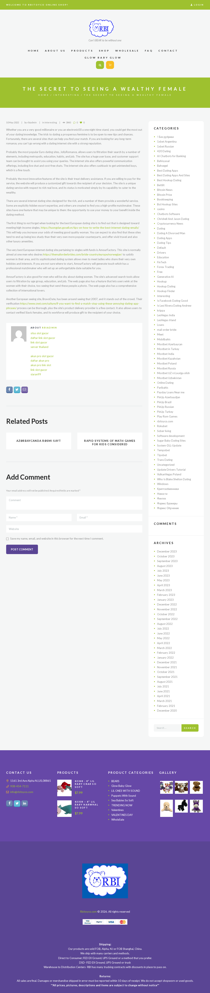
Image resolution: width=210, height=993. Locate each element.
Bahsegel (162, 165)
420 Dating (164, 151)
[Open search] (100, 65)
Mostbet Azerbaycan (169, 344)
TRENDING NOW (121, 805)
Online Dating (165, 382)
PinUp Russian (165, 406)
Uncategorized (166, 464)
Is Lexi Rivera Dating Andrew (174, 305)
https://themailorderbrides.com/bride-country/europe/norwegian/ (82, 254)
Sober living (164, 431)
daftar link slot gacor (43, 338)
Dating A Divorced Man (171, 233)
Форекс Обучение (168, 508)
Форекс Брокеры (167, 503)
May (163, 580)
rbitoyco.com (165, 421)
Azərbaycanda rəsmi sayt (38, 440)
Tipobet (162, 455)
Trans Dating (164, 459)
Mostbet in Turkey (168, 349)
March (164, 590)
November (167, 609)
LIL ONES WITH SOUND (125, 790)
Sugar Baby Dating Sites (171, 440)
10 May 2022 (12, 122)
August (165, 566)
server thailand (39, 347)
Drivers (161, 252)
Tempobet (163, 450)
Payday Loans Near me (170, 392)
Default (161, 247)
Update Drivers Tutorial (171, 469)
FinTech (161, 262)
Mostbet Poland (167, 363)
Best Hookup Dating (169, 180)
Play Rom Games (167, 416)
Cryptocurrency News (170, 223)
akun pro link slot (41, 365)
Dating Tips (164, 242)
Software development (171, 435)
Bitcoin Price (164, 194)
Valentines (117, 810)
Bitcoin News (164, 189)
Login (199, 4)
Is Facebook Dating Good (172, 300)
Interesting (67, 95)
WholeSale (117, 819)
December (167, 551)
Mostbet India (165, 353)
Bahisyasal (163, 161)
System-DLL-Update (169, 445)
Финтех (161, 498)
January (165, 599)
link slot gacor (39, 342)
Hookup (162, 281)
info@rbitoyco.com (21, 792)
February (166, 594)
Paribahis (162, 387)
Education (163, 257)
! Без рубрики (165, 136)
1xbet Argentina (167, 141)
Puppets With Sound (123, 795)
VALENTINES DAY (122, 814)
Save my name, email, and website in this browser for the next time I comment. (57, 538)
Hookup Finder (166, 291)
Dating (161, 228)
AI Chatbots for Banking (171, 156)
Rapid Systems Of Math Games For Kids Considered (109, 442)
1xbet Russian (165, 146)
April (163, 585)
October (166, 556)
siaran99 (36, 374)
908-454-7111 (19, 786)
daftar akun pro (40, 360)
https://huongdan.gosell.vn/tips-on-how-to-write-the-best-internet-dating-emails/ (90, 227)
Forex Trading (165, 267)
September (167, 561)
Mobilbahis (163, 339)
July (163, 570)
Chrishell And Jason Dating (173, 218)
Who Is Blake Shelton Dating (174, 479)
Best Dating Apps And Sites (173, 175)
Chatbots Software (168, 214)
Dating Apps (164, 238)
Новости (162, 493)
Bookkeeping (165, 199)
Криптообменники (168, 488)
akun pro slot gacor (42, 356)
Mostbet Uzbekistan (169, 378)
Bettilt (160, 185)
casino (161, 209)
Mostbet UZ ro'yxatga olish (173, 373)
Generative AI (165, 276)
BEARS (115, 781)
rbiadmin (32, 122)
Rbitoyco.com (88, 911)
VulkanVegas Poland (169, 474)
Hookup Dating (166, 286)
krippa (161, 310)
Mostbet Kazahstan (168, 358)
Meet (160, 334)
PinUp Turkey (165, 411)
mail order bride (166, 329)
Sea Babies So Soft (122, 800)
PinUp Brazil (164, 402)
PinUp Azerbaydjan (168, 397)
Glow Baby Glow (121, 785)
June (163, 575)
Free (159, 271)
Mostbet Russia (166, 368)
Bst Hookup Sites (167, 204)
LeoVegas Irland (166, 320)
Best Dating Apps (167, 170)
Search (190, 728)
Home (43, 95)
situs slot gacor (40, 333)
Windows (162, 484)
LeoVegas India (166, 315)
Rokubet (162, 426)
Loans (160, 324)
